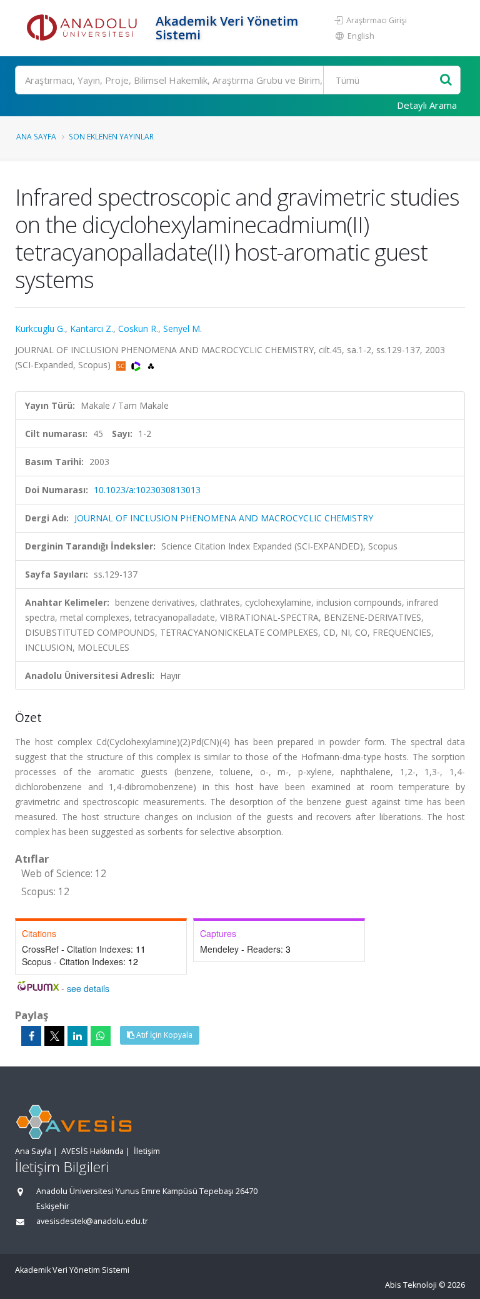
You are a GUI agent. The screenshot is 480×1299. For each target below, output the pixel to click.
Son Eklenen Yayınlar (111, 136)
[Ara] (446, 80)
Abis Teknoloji (411, 1285)
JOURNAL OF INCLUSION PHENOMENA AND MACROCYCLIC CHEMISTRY (223, 518)
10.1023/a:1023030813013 (147, 490)
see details (88, 988)
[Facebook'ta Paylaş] (31, 1036)
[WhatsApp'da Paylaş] (101, 1036)
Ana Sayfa (36, 136)
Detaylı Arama (427, 105)
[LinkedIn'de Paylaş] (78, 1036)
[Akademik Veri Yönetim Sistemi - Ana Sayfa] (83, 28)
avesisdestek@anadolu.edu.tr (92, 1221)
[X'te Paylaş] (54, 1036)
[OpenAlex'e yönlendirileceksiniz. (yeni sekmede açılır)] (151, 365)
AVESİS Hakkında (92, 1151)
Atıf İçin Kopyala (163, 1035)
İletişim (147, 1151)
